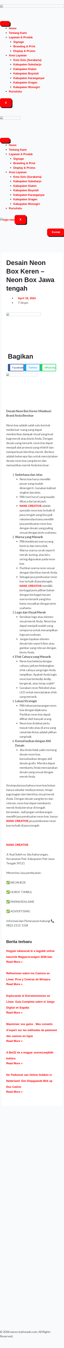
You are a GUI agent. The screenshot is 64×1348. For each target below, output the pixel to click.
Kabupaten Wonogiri (26, 87)
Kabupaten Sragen (25, 82)
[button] (16, 367)
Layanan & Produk (21, 37)
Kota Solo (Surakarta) (27, 60)
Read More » (14, 961)
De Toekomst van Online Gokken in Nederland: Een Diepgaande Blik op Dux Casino (29, 1080)
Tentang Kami (18, 33)
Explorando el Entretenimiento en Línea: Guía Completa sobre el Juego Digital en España (30, 1001)
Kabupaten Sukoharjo (27, 64)
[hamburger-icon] (5, 23)
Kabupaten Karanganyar (29, 78)
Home (12, 28)
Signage (18, 42)
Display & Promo (24, 51)
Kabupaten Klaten (24, 69)
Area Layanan (18, 55)
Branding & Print (24, 46)
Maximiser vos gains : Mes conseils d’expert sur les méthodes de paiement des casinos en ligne (31, 1030)
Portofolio (15, 91)
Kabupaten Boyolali (26, 73)
